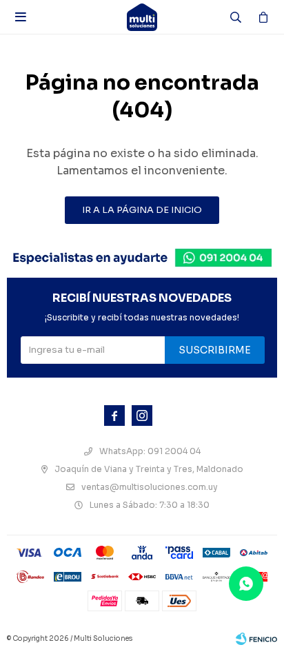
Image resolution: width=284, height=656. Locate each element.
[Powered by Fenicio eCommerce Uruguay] (256, 638)
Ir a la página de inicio (142, 210)
